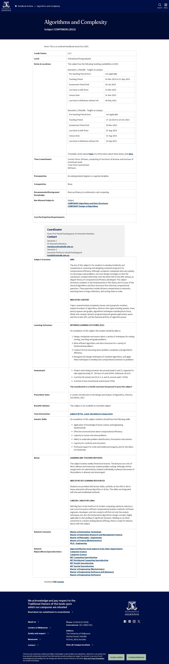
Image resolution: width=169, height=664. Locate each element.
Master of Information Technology (85, 531)
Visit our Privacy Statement (94, 658)
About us (32, 622)
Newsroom (33, 639)
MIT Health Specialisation (82, 563)
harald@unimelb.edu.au (58, 255)
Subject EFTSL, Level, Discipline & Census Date (91, 414)
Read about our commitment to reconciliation (49, 612)
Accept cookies (116, 657)
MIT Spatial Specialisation (82, 566)
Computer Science (78, 551)
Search (159, 8)
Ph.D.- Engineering (78, 543)
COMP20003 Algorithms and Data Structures (88, 203)
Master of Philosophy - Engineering (86, 537)
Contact (31, 645)
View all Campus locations (78, 645)
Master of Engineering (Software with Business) (92, 572)
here (91, 154)
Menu (166, 8)
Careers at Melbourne (38, 627)
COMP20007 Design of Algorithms (83, 206)
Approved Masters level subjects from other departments (96, 548)
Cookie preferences (136, 657)
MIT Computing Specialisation (83, 557)
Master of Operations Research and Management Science (96, 534)
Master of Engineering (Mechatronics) (87, 569)
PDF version (58, 581)
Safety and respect (37, 633)
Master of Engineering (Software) (85, 574)
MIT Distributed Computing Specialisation (89, 560)
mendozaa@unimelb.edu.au (60, 247)
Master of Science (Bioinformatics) (86, 540)
